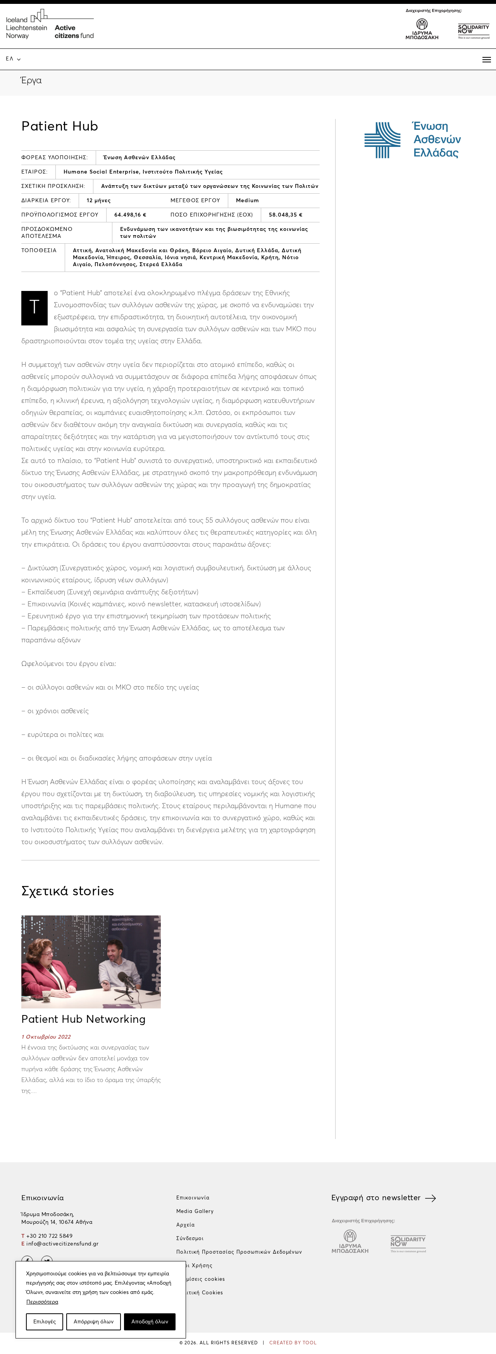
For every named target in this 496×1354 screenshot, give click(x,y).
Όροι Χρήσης (194, 1265)
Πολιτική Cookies (199, 1293)
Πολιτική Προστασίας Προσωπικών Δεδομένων (239, 1252)
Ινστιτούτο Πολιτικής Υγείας (183, 172)
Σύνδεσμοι (190, 1238)
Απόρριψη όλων (94, 1322)
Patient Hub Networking (83, 1019)
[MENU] (486, 59)
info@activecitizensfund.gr (62, 1244)
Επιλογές (44, 1322)
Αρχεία (185, 1225)
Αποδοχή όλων (149, 1322)
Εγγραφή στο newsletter (376, 1198)
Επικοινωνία (193, 1198)
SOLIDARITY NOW (473, 28)
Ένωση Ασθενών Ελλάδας (140, 157)
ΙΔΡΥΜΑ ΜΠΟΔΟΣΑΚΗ (422, 28)
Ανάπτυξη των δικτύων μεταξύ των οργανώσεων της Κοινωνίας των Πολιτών (210, 186)
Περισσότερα (42, 1302)
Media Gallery (195, 1211)
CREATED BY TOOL (293, 1343)
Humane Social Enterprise (101, 172)
